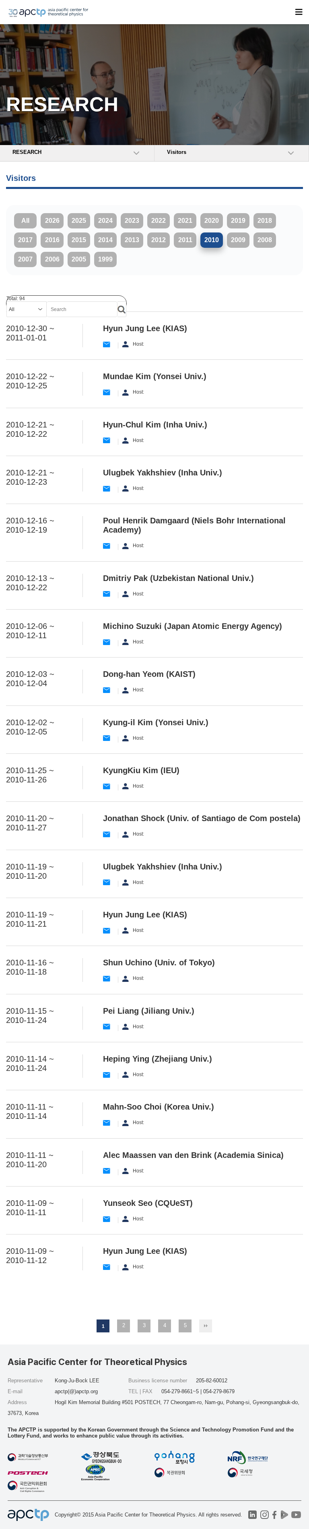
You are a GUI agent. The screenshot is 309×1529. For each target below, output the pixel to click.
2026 (52, 220)
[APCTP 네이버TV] (285, 1514)
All (25, 220)
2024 (105, 220)
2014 (105, 240)
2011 (185, 240)
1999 (105, 259)
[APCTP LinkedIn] (252, 1514)
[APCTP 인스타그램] (265, 1514)
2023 (132, 220)
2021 (185, 220)
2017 (25, 240)
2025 (79, 220)
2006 (52, 259)
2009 (238, 240)
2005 (79, 259)
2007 (25, 259)
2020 (211, 220)
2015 (79, 240)
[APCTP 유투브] (296, 1514)
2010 (211, 240)
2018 (265, 220)
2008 (265, 240)
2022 (158, 220)
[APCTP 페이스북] (275, 1514)
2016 (52, 240)
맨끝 (205, 1325)
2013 (132, 240)
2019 (238, 220)
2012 (158, 240)
